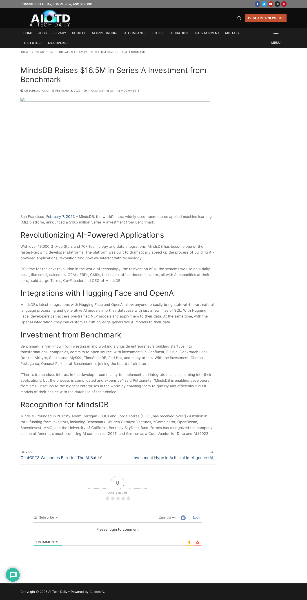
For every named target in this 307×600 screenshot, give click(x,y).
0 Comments (130, 90)
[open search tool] (239, 18)
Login (196, 517)
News (40, 52)
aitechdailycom (36, 90)
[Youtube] (270, 4)
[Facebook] (257, 4)
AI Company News (100, 90)
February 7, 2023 (60, 216)
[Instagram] (277, 4)
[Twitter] (264, 4)
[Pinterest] (284, 4)
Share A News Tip (268, 18)
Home (25, 52)
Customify (96, 591)
